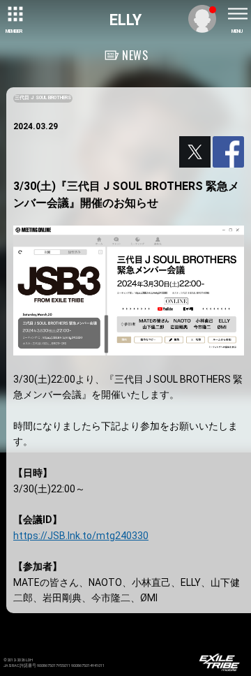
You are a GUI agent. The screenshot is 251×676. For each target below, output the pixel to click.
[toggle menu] (237, 14)
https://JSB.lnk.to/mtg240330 (81, 535)
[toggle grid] (14, 14)
